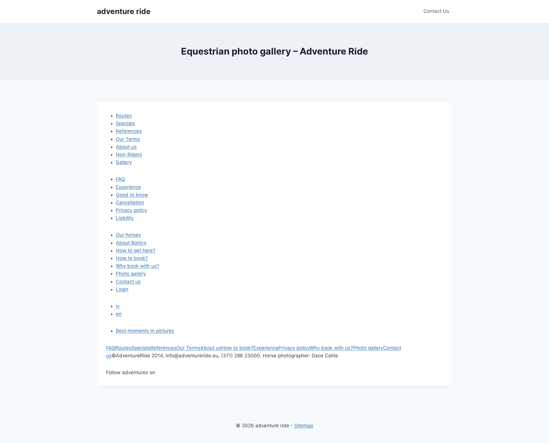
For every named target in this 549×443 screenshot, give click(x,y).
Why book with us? (137, 266)
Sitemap (303, 425)
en (119, 314)
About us (126, 147)
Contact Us (436, 11)
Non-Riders (129, 154)
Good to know (132, 195)
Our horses (128, 235)
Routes (124, 116)
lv (118, 306)
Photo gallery (131, 273)
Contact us (128, 281)
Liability (125, 218)
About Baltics (131, 243)
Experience (128, 187)
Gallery (124, 162)
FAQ (120, 179)
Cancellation (130, 202)
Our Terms (128, 139)
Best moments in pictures (145, 331)
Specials (125, 123)
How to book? (132, 258)
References (129, 131)
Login (122, 289)
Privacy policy (131, 210)
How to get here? (136, 250)
